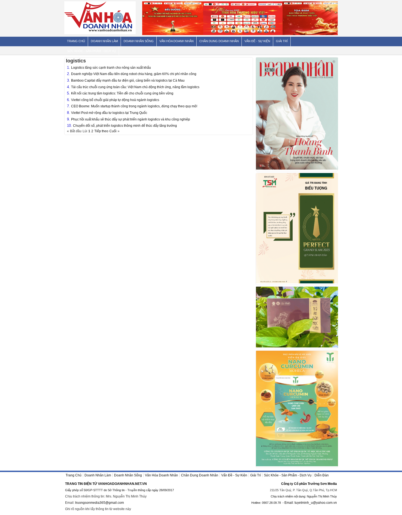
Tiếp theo (101, 131)
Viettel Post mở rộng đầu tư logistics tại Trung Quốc (109, 113)
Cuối (112, 131)
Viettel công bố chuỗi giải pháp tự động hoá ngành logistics (115, 100)
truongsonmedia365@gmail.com (99, 503)
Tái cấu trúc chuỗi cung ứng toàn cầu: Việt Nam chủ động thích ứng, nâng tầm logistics (135, 87)
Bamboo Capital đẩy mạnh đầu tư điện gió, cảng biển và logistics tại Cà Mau (128, 80)
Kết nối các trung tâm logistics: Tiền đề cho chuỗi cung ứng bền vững (122, 93)
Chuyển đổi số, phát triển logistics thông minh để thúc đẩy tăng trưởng (125, 126)
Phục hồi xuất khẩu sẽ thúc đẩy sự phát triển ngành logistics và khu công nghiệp (130, 119)
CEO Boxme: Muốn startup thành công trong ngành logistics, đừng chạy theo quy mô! (134, 106)
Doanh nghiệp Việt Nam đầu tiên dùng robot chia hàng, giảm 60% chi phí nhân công (133, 74)
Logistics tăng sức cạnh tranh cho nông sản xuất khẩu (111, 68)
